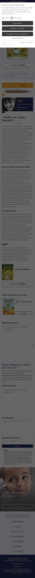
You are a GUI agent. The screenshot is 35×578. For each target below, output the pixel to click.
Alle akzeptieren (17, 23)
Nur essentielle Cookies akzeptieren (17, 34)
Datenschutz (29, 42)
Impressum (22, 42)
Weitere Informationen (17, 38)
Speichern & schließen (17, 28)
